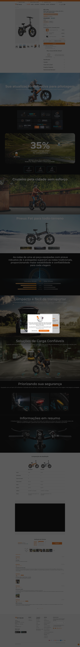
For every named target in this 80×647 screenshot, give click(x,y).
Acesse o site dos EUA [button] (43, 330)
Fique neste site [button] (34, 330)
